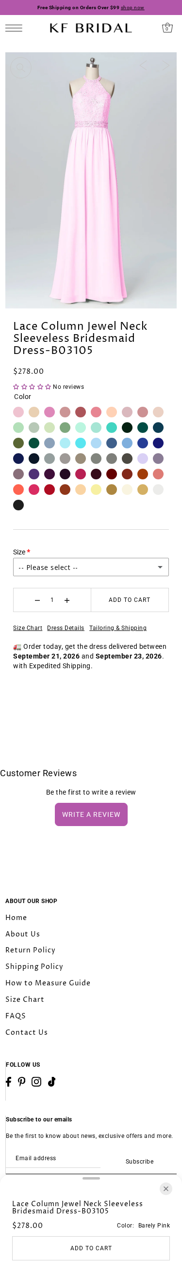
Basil (18, 427)
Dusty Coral (158, 474)
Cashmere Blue (127, 443)
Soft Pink (158, 412)
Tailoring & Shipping (118, 628)
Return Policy (30, 950)
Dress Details (65, 628)
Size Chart (27, 628)
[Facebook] (8, 1082)
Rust (127, 474)
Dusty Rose (80, 412)
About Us (22, 934)
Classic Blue (158, 443)
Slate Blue (111, 443)
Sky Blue (96, 443)
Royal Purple (34, 474)
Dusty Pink (65, 412)
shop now (133, 7)
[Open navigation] (16, 27)
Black (18, 505)
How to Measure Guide (48, 983)
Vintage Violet (49, 474)
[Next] (166, 65)
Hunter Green (127, 427)
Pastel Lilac (142, 458)
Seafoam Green (49, 427)
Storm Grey (49, 458)
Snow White (158, 489)
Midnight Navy (34, 458)
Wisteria (18, 474)
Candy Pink (49, 412)
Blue (142, 443)
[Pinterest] (22, 1082)
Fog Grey (65, 458)
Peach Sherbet (111, 412)
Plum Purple (65, 474)
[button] (33, 386)
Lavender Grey (158, 458)
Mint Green (80, 427)
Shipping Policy (34, 966)
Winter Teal (158, 427)
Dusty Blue (49, 443)
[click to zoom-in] (21, 67)
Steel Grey (96, 458)
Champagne (80, 489)
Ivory (127, 489)
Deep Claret (111, 474)
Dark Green (34, 443)
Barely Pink (18, 412)
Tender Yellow (96, 489)
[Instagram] (36, 1082)
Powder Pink (127, 412)
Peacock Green (142, 427)
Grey (111, 458)
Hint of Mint (96, 427)
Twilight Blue (18, 458)
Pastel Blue (65, 443)
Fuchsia (80, 474)
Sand (80, 458)
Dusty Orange (142, 474)
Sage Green (34, 427)
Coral (18, 489)
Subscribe (139, 1161)
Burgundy (96, 474)
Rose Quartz (142, 412)
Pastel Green (65, 427)
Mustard (111, 489)
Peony (34, 489)
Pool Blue (80, 443)
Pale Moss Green (18, 443)
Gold (142, 489)
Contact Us (26, 1032)
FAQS (15, 1016)
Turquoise (111, 427)
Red (49, 489)
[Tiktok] (52, 1082)
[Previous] (143, 65)
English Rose (96, 412)
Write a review (91, 814)
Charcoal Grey (127, 458)
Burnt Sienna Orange (65, 489)
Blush (34, 412)
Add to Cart (129, 600)
